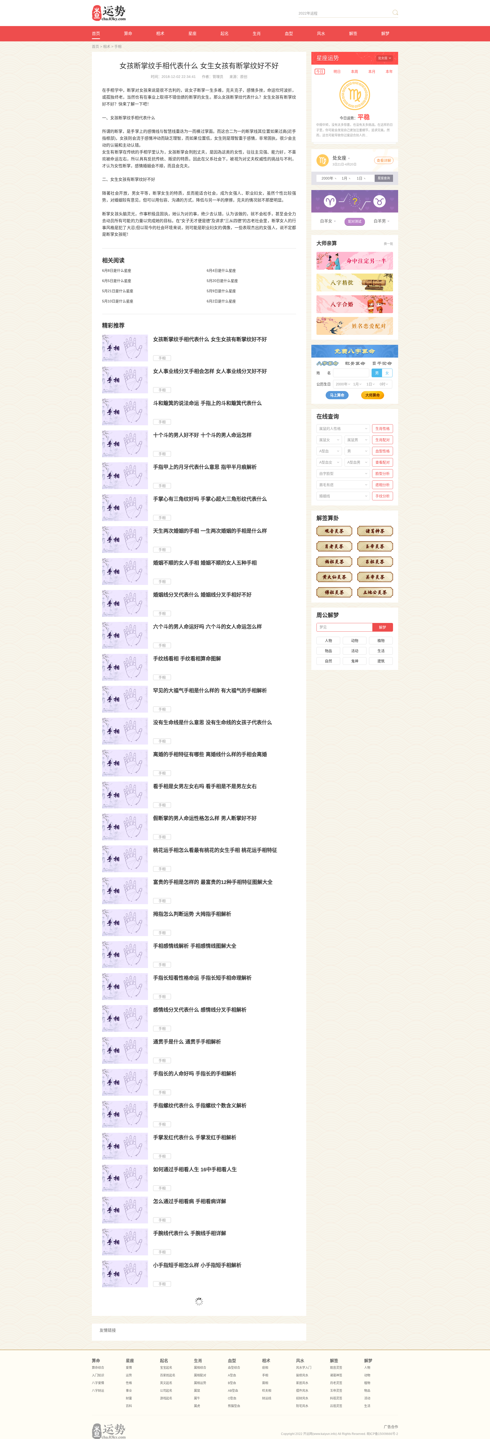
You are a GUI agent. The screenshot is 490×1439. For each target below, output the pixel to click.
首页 (96, 33)
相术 (160, 33)
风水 (321, 33)
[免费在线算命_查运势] (134, 13)
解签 (353, 33)
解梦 (385, 33)
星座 (192, 33)
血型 (289, 33)
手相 (117, 46)
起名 (224, 33)
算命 (128, 33)
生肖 (257, 33)
